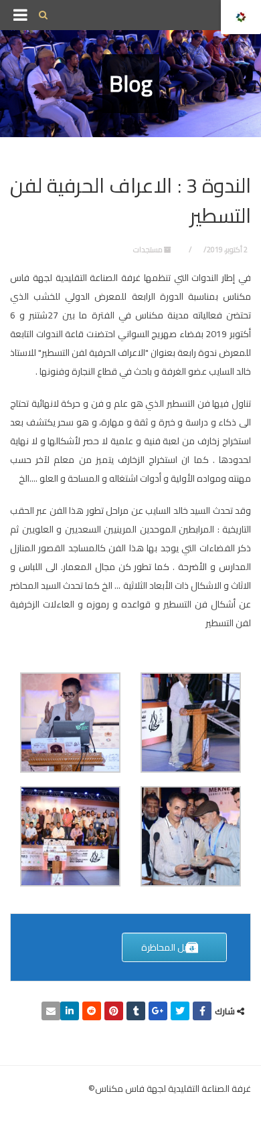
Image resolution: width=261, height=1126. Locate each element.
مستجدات (148, 249)
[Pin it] (113, 1011)
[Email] (50, 1011)
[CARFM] (241, 17)
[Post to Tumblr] (135, 1011)
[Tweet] (180, 1011)
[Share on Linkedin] (69, 1011)
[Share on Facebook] (202, 1011)
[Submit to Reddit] (91, 1011)
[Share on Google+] (158, 1011)
